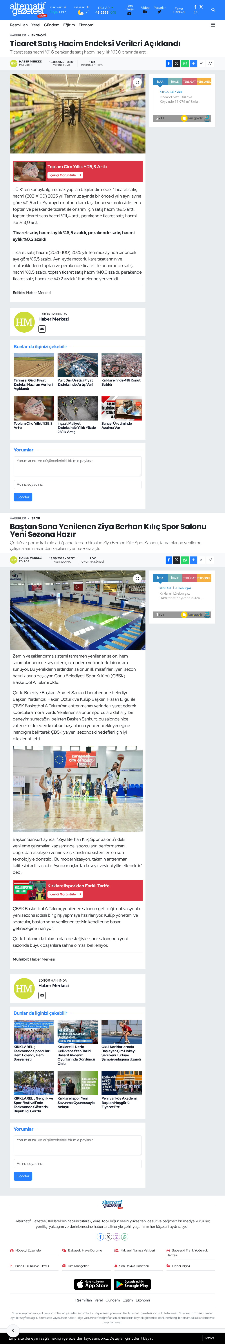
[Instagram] (116, 1237)
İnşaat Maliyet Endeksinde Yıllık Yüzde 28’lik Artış (77, 427)
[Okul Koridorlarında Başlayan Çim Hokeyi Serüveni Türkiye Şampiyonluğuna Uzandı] (122, 1031)
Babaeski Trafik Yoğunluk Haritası (187, 1252)
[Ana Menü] (213, 25)
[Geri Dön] (13, 1330)
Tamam (209, 1337)
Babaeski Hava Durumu (85, 1250)
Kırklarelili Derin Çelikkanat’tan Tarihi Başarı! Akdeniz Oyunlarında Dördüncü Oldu (76, 1055)
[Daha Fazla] (193, 63)
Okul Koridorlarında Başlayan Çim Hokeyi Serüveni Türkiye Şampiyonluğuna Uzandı (121, 1053)
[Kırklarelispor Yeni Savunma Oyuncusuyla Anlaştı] (78, 1082)
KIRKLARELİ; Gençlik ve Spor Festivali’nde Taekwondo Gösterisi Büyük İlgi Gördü (33, 1104)
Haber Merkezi (53, 319)
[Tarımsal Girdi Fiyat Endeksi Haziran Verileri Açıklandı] (34, 364)
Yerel (35, 24)
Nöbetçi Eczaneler (28, 1250)
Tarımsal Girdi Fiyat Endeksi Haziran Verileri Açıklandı (33, 384)
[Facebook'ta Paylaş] (169, 63)
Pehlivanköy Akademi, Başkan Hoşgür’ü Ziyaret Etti (120, 1102)
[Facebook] (100, 1237)
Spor (35, 518)
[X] (108, 1237)
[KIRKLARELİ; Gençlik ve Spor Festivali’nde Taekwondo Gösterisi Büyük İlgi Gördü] (34, 1082)
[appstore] (92, 1284)
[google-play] (132, 1284)
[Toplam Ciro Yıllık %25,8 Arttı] (34, 408)
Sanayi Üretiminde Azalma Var (117, 425)
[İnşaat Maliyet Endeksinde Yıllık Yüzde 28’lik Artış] (78, 408)
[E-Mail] (42, 329)
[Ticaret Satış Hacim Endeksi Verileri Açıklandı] (77, 113)
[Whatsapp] (124, 1237)
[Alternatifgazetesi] (28, 10)
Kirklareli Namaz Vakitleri (137, 1250)
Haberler (18, 35)
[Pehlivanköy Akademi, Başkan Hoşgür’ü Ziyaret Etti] (122, 1082)
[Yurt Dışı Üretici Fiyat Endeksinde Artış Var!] (78, 364)
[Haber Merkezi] (24, 321)
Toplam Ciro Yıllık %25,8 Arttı (33, 425)
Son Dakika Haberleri (134, 1266)
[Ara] (213, 10)
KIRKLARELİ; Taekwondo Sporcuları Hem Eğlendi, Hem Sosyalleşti (32, 1053)
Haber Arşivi (181, 1266)
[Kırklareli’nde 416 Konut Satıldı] (122, 364)
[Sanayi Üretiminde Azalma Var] (122, 408)
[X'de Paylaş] (176, 63)
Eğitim (69, 24)
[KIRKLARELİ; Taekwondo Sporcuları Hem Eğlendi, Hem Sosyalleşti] (34, 1031)
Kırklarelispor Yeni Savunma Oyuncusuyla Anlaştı (76, 1102)
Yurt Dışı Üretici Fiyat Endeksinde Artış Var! (75, 382)
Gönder (23, 497)
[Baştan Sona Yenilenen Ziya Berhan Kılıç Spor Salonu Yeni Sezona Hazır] (77, 610)
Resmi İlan (19, 24)
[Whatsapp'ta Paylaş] (185, 63)
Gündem (52, 24)
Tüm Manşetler (78, 1266)
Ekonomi (86, 24)
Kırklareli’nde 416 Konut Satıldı (121, 382)
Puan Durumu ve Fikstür (32, 1266)
